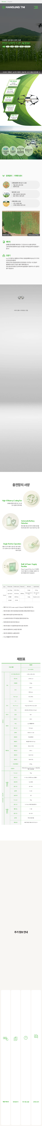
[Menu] (36, 7)
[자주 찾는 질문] (26, 1057)
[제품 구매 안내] (5, 1057)
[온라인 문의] (36, 1057)
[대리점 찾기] (15, 1057)
